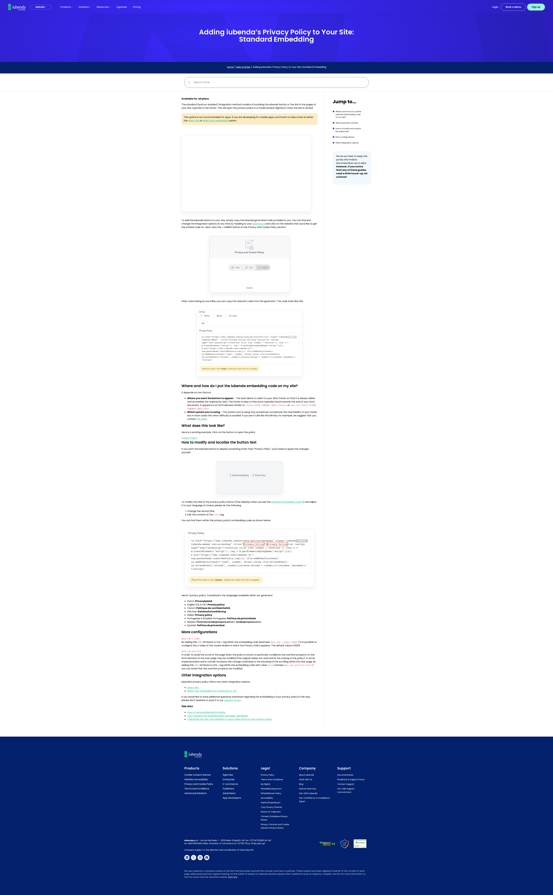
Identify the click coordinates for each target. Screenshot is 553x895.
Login (495, 7)
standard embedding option (287, 502)
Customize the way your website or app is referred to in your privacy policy (229, 719)
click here (232, 877)
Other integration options (347, 142)
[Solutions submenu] (90, 7)
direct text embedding (215, 120)
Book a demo (513, 7)
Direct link (193, 687)
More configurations (345, 137)
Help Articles (243, 67)
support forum (232, 700)
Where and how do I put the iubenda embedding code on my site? (348, 114)
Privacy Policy (189, 438)
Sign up (536, 7)
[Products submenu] (72, 7)
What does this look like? (347, 123)
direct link (193, 120)
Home (230, 67)
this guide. (201, 419)
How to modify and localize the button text (348, 130)
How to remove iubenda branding (206, 712)
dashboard (259, 223)
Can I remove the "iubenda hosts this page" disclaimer (217, 715)
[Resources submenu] (109, 7)
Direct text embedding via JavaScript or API (212, 691)
